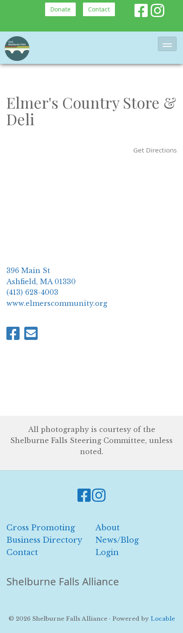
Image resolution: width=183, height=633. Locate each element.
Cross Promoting (40, 527)
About (107, 527)
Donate (60, 9)
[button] (167, 44)
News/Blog (117, 540)
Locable (163, 618)
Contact (99, 9)
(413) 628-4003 (32, 292)
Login (107, 552)
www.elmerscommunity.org (56, 303)
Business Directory (44, 540)
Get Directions (155, 150)
